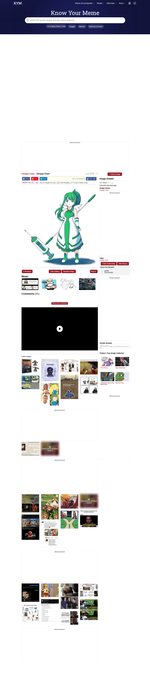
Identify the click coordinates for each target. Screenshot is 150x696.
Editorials (110, 3)
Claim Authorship (108, 264)
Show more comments (59, 303)
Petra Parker (104, 368)
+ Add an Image (114, 174)
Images (72, 26)
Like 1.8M (91, 179)
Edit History (123, 264)
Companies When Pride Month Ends (107, 383)
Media (99, 3)
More (121, 3)
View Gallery (55, 271)
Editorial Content (96, 26)
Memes (82, 26)
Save (35, 179)
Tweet (44, 179)
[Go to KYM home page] (18, 4)
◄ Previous (27, 271)
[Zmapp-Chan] (60, 226)
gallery (54, 182)
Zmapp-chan (28, 173)
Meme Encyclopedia (84, 3)
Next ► (93, 271)
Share (27, 179)
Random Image (68, 271)
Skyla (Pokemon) (120, 368)
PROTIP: (25, 182)
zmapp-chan (103, 260)
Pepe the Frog (119, 383)
